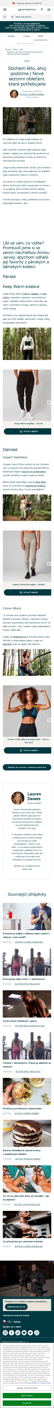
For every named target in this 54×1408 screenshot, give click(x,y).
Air (28, 139)
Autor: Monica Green (27, 1159)
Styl (40, 36)
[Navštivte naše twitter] (30, 1332)
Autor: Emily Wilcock (27, 984)
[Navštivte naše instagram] (5, 1332)
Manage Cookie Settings (27, 1388)
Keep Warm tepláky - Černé (28, 423)
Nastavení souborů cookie (16, 1315)
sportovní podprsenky (34, 471)
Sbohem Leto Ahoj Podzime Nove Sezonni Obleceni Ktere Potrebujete (25, 53)
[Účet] (42, 9)
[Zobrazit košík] (49, 9)
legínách (7, 644)
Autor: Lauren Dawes (32, 94)
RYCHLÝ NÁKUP (31, 431)
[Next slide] (49, 402)
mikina (26, 294)
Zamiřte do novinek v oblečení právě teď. (27, 767)
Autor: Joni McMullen (27, 1204)
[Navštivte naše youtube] (24, 1332)
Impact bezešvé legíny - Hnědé (29, 584)
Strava (26, 36)
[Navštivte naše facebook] (11, 1332)
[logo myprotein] (27, 10)
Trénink (11, 36)
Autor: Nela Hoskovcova (30, 1026)
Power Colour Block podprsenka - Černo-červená (28, 741)
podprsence (19, 636)
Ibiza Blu (39, 482)
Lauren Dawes (34, 796)
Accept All (27, 1403)
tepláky (35, 294)
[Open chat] (36, 1332)
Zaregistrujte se (16, 1307)
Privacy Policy (31, 1383)
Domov (8, 49)
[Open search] (5, 17)
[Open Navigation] (5, 9)
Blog (16, 49)
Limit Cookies (27, 1396)
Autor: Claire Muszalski (29, 942)
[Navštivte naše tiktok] (17, 1332)
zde (30, 869)
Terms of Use (45, 1383)
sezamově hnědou (35, 485)
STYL (27, 61)
